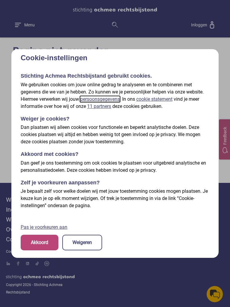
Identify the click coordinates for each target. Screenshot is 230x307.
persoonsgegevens (100, 99)
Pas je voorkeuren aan (44, 227)
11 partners (99, 106)
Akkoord (39, 242)
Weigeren (82, 242)
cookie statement (154, 99)
